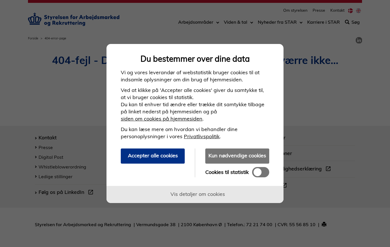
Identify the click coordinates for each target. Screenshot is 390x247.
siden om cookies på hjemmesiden (161, 118)
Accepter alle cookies (153, 155)
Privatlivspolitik (202, 136)
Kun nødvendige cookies (237, 155)
